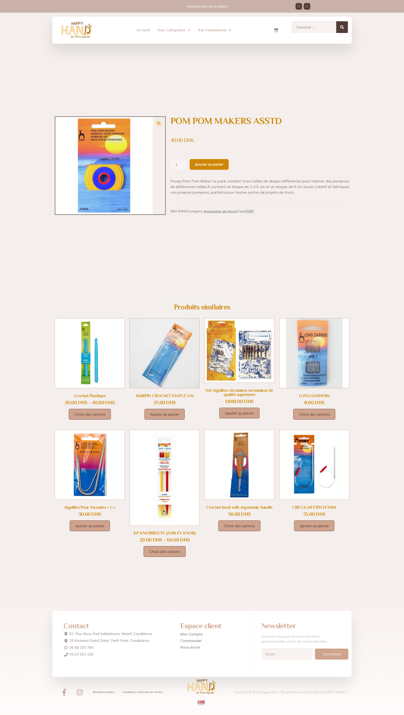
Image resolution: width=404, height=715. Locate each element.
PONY (249, 211)
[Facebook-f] (64, 692)
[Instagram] (299, 6)
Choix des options (89, 414)
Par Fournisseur (212, 30)
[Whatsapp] (307, 6)
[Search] (342, 27)
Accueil (143, 30)
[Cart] (276, 30)
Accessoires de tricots (221, 211)
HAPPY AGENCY (335, 692)
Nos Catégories (171, 30)
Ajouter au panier (209, 164)
